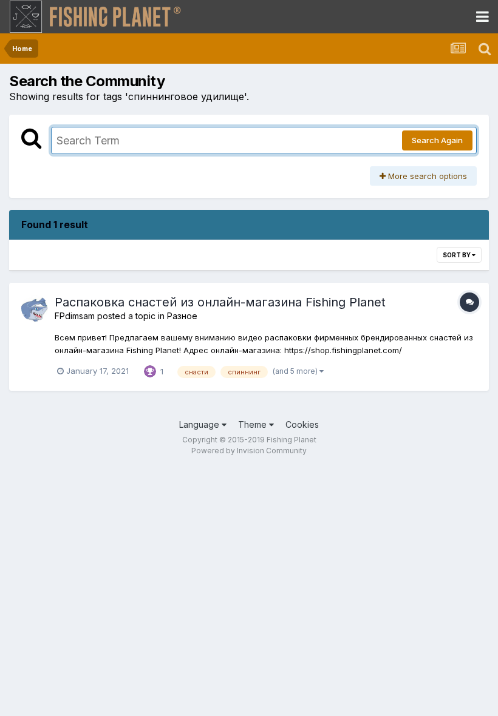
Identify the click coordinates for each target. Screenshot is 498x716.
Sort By (457, 254)
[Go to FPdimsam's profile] (34, 308)
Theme (253, 424)
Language (200, 424)
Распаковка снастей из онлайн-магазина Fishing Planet (220, 302)
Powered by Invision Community (249, 450)
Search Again (437, 140)
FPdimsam (75, 316)
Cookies (302, 424)
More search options (426, 176)
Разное (182, 316)
